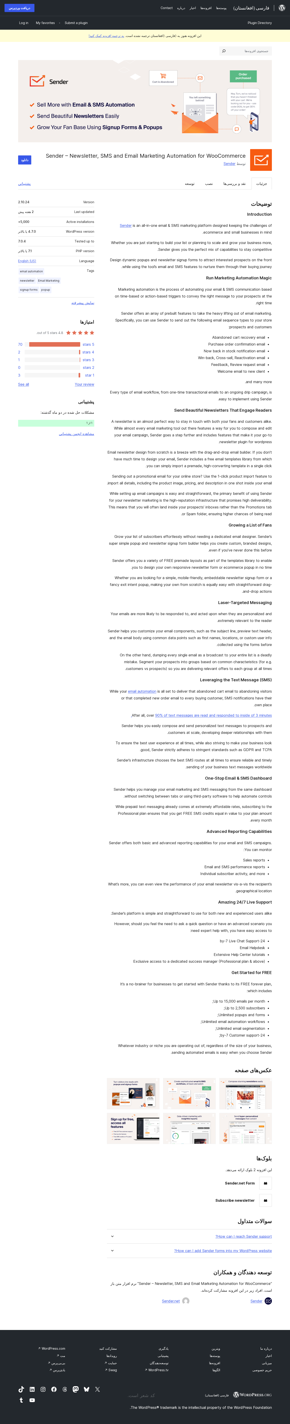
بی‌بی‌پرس (56, 1363)
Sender (229, 163)
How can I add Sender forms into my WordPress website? (223, 1251)
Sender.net (171, 1301)
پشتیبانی (24, 183)
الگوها (216, 1370)
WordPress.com (51, 1348)
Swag (111, 1370)
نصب (209, 183)
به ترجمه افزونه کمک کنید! (106, 36)
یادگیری (164, 1348)
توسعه (189, 183)
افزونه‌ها (214, 1363)
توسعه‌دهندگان (159, 1363)
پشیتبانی (163, 1356)
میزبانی (267, 1363)
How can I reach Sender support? (243, 1236)
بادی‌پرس (57, 1370)
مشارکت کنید (108, 1348)
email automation (142, 691)
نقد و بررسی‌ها (234, 183)
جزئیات (261, 183)
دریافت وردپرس (19, 8)
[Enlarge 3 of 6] (153, 1084)
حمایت (110, 1363)
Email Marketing (48, 280)
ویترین (216, 1348)
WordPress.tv (157, 1370)
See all (23, 384)
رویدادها (111, 1356)
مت (60, 1356)
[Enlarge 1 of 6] (265, 1084)
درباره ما (266, 1348)
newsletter (27, 280)
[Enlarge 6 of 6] (153, 1119)
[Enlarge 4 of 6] (265, 1119)
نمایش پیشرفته (82, 302)
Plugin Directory (260, 23)
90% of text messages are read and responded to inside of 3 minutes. (201, 715)
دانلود (24, 160)
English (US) (27, 261)
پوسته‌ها (215, 1356)
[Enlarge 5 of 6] (209, 1119)
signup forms (29, 289)
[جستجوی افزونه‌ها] (223, 51)
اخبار (269, 1356)
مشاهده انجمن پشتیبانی (76, 433)
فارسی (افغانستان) (217, 1395)
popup (45, 289)
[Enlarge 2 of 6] (209, 1084)
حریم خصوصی (262, 1370)
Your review (84, 384)
